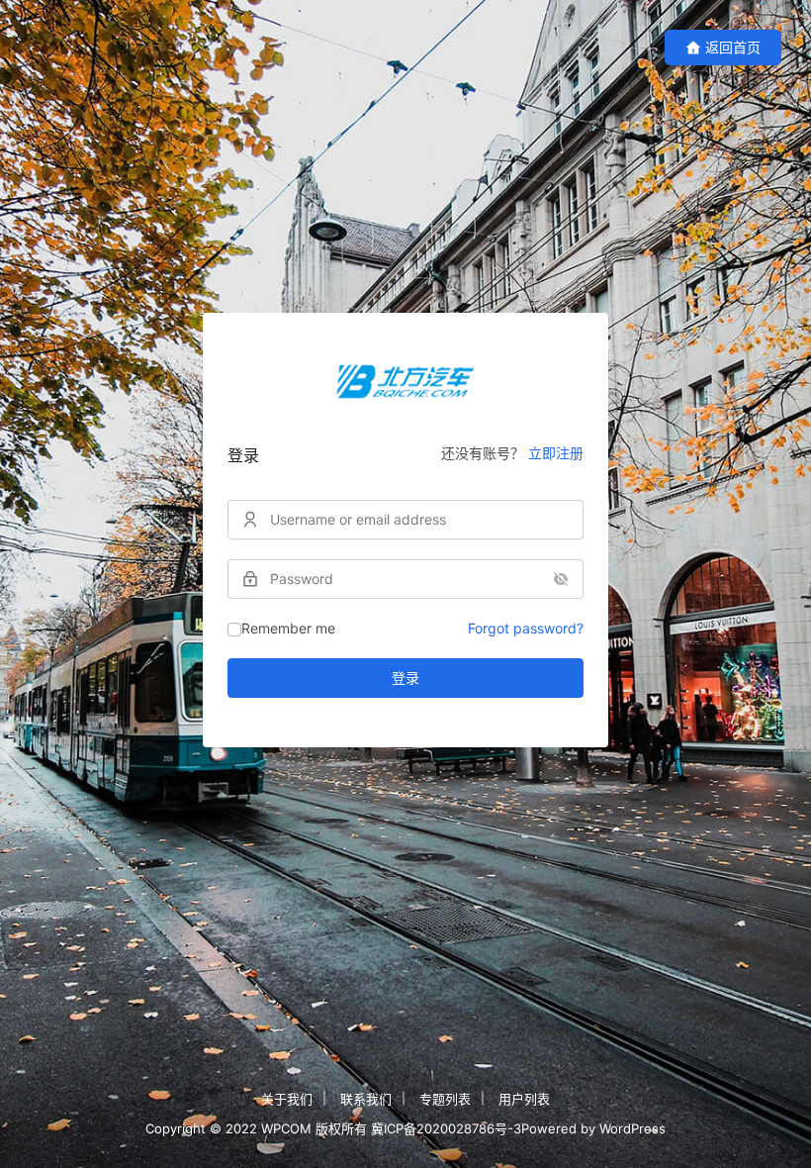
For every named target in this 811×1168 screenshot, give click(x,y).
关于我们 (287, 1099)
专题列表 (445, 1099)
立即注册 (556, 452)
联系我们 (366, 1099)
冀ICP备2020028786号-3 (446, 1128)
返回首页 (733, 47)
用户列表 (524, 1099)
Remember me (288, 628)
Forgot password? (526, 628)
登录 (405, 677)
